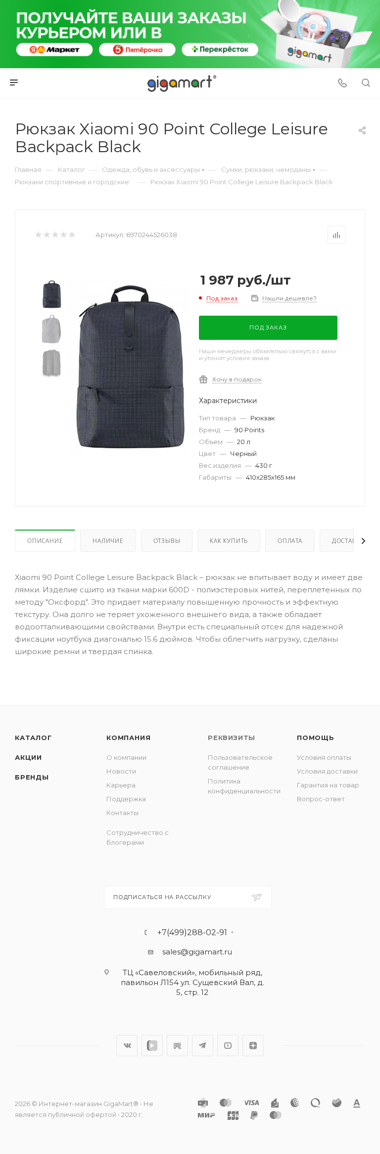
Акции (28, 757)
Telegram (202, 1045)
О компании (126, 757)
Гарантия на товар (328, 785)
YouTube (227, 1045)
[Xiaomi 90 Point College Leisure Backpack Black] (128, 367)
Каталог (33, 738)
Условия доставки (327, 771)
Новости (121, 771)
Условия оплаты (324, 757)
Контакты (122, 813)
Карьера (121, 785)
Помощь (315, 738)
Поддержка (126, 799)
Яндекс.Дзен (253, 1045)
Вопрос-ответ (321, 799)
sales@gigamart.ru (197, 951)
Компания (128, 738)
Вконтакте (127, 1045)
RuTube (177, 1045)
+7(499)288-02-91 (192, 933)
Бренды (32, 777)
